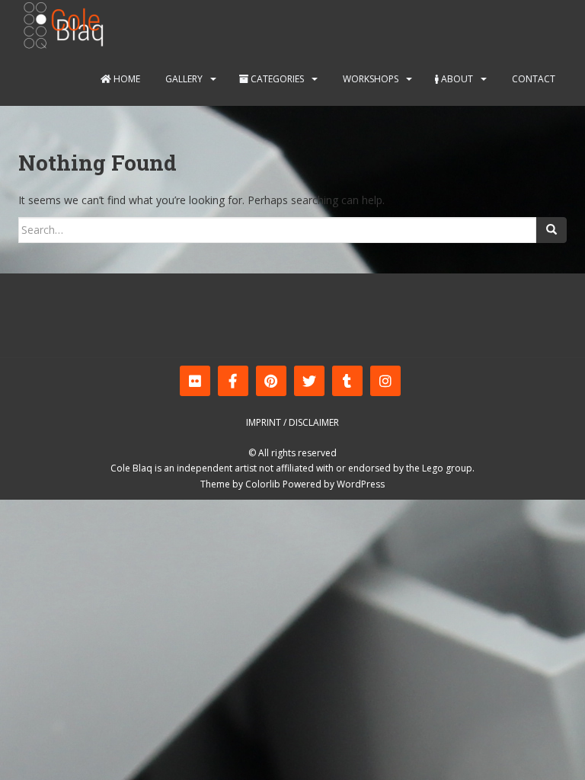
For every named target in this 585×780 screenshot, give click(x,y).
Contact (532, 78)
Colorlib (262, 484)
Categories (276, 78)
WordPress (361, 484)
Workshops (369, 78)
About (456, 78)
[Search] (551, 230)
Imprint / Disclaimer (292, 422)
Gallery (183, 78)
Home (125, 78)
